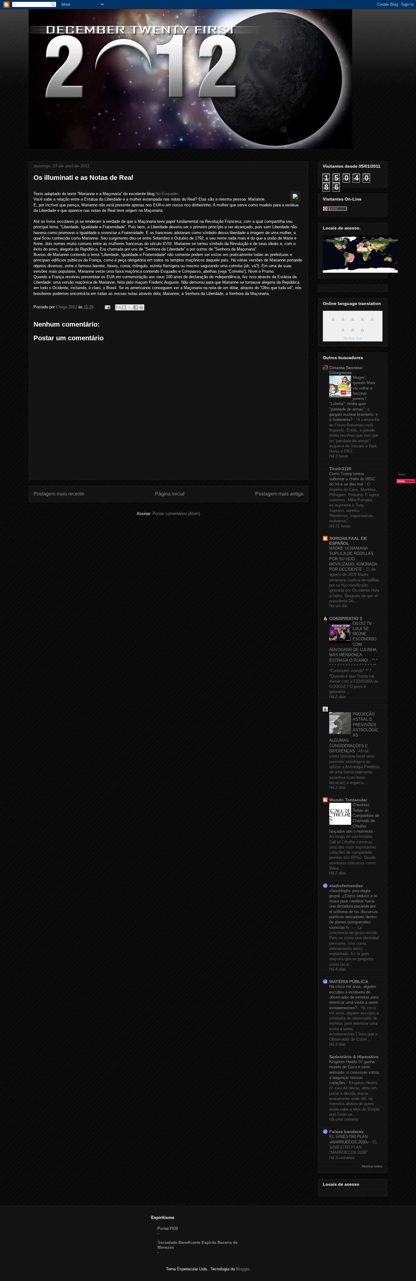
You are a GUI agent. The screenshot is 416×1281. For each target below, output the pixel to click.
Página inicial (170, 493)
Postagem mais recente (58, 493)
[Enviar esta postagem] (107, 307)
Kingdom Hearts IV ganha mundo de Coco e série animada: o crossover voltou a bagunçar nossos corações (354, 1072)
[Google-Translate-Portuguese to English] (343, 333)
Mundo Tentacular (348, 799)
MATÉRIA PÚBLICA (348, 981)
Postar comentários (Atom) (176, 513)
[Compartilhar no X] (130, 307)
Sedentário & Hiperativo (354, 1056)
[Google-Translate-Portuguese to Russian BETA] (353, 333)
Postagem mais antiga (279, 493)
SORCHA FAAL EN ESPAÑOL (348, 541)
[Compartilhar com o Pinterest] (141, 307)
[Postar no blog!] (124, 307)
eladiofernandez (346, 885)
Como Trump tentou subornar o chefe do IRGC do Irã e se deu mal (352, 479)
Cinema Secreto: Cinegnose (346, 370)
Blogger (242, 1269)
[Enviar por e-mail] (118, 307)
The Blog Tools (352, 338)
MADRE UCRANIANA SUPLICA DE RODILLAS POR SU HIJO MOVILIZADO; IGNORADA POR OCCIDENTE (353, 559)
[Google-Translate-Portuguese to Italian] (362, 322)
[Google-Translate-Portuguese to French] (343, 322)
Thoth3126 (340, 468)
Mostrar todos (372, 1166)
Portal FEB (167, 1228)
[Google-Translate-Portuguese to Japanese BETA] (372, 322)
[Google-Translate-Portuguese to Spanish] (362, 333)
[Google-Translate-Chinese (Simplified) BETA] (333, 322)
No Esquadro (167, 193)
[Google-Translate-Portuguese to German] (353, 322)
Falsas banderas (346, 1131)
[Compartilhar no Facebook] (135, 307)
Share (401, 474)
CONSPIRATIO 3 (345, 618)
